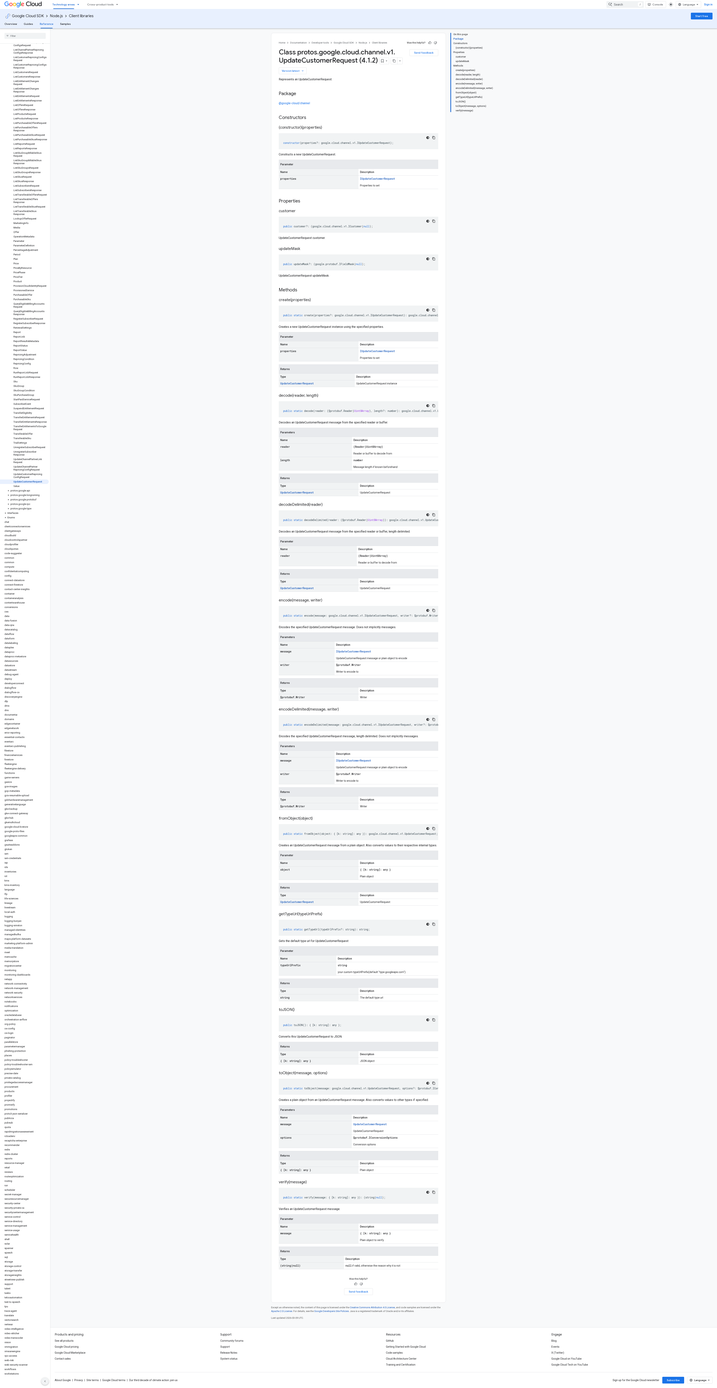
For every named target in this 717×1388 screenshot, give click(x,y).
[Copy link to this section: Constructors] (311, 118)
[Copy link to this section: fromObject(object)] (316, 818)
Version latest (293, 70)
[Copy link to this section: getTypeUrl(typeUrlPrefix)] (326, 914)
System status (229, 1358)
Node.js (56, 16)
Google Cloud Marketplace (70, 1352)
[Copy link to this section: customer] (299, 211)
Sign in (708, 4)
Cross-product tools (100, 4)
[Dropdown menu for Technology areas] (79, 4)
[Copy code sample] (434, 138)
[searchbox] (25, 36)
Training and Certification (400, 1364)
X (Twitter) (557, 1352)
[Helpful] (430, 43)
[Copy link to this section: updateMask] (304, 249)
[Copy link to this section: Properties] (305, 201)
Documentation (298, 42)
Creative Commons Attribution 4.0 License (372, 1307)
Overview (10, 24)
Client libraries (81, 16)
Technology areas (63, 4)
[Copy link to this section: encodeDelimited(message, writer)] (342, 709)
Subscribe (673, 1380)
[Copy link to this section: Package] (300, 94)
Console (657, 4)
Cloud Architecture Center (401, 1358)
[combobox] (625, 4)
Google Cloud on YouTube (566, 1358)
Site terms (92, 1380)
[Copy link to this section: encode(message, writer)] (326, 600)
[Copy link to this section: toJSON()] (298, 1010)
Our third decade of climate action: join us (153, 1380)
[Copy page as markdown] (394, 61)
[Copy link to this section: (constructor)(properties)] (326, 128)
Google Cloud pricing (67, 1346)
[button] (24, 490)
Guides (28, 24)
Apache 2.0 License (281, 1311)
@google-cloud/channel (294, 103)
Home (282, 42)
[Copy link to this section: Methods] (302, 290)
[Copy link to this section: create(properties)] (314, 300)
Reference (46, 24)
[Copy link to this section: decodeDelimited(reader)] (326, 505)
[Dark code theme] (428, 138)
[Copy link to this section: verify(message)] (310, 1182)
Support (225, 1346)
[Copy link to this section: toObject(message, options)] (331, 1073)
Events (555, 1346)
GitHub (390, 1340)
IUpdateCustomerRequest (377, 178)
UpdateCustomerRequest (297, 383)
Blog (554, 1340)
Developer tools (320, 42)
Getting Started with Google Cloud (406, 1346)
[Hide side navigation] (45, 1381)
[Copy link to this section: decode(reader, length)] (322, 396)
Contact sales (63, 1358)
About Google (63, 1380)
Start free (701, 16)
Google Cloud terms (113, 1380)
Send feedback (424, 52)
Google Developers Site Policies (331, 1311)
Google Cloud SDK (28, 16)
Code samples (394, 1352)
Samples (65, 24)
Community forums (231, 1340)
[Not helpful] (435, 43)
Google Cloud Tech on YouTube (569, 1364)
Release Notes (228, 1352)
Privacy (78, 1380)
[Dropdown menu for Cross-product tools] (118, 4)
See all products (64, 1340)
